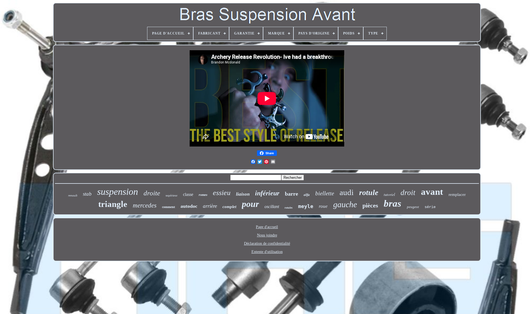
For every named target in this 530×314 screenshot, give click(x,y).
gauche (345, 204)
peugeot (413, 207)
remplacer (457, 194)
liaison (243, 194)
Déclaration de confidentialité (267, 243)
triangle (112, 204)
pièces (370, 205)
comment (168, 207)
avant (432, 192)
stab (87, 194)
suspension (117, 192)
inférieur (267, 193)
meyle (305, 206)
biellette (324, 193)
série (430, 207)
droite (152, 193)
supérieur (171, 195)
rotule (368, 192)
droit (408, 192)
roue (323, 206)
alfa (307, 195)
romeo (203, 195)
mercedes (145, 205)
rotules (289, 207)
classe (188, 194)
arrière (210, 206)
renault (72, 195)
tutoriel (389, 194)
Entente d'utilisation (267, 252)
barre (291, 194)
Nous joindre (267, 235)
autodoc (189, 206)
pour (250, 204)
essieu (221, 193)
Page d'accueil (267, 227)
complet (229, 206)
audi (347, 192)
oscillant (271, 206)
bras (392, 203)
